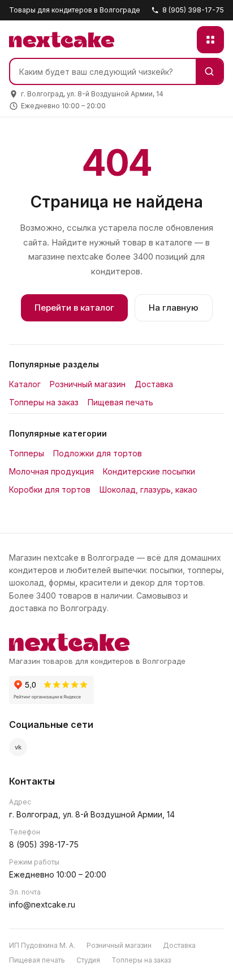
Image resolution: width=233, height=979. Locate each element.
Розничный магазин (88, 384)
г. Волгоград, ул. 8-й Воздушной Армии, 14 (92, 814)
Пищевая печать (120, 402)
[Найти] (209, 71)
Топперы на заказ (44, 402)
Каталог (25, 384)
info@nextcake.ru (42, 904)
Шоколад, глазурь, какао (148, 489)
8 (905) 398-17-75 (193, 10)
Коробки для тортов (49, 489)
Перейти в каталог (74, 307)
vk (18, 747)
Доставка (154, 384)
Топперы (26, 453)
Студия (88, 960)
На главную (174, 307)
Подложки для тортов (97, 453)
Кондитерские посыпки (149, 471)
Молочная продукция (51, 471)
